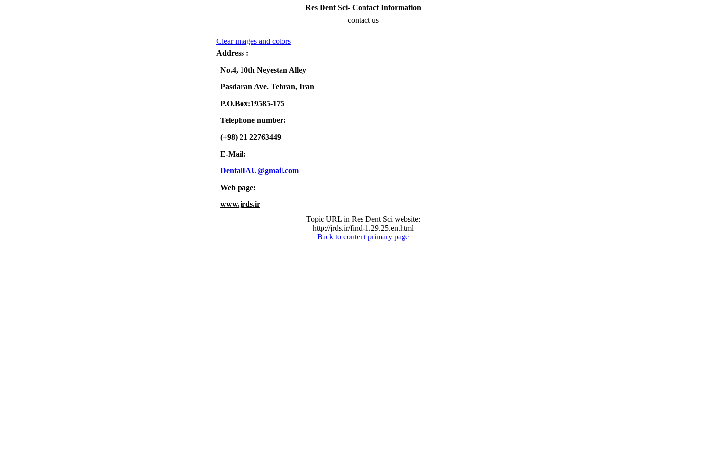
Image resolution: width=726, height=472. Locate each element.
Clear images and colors (253, 41)
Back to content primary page (363, 237)
